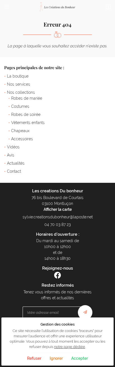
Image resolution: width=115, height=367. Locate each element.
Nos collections (21, 92)
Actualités (16, 163)
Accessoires (22, 139)
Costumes (20, 106)
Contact (14, 171)
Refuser (34, 358)
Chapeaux (20, 130)
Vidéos (13, 147)
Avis (10, 155)
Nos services (18, 84)
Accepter (79, 358)
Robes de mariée (26, 98)
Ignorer (56, 358)
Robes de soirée (25, 114)
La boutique (17, 76)
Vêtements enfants (28, 122)
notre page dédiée (69, 347)
